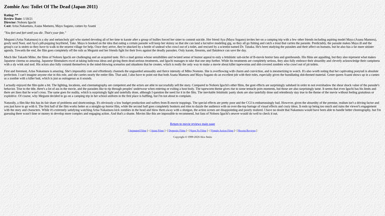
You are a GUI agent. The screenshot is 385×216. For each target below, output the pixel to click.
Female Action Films (222, 130)
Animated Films (137, 130)
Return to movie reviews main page (192, 124)
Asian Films (157, 130)
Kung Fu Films (198, 130)
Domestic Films (177, 130)
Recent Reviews (247, 130)
